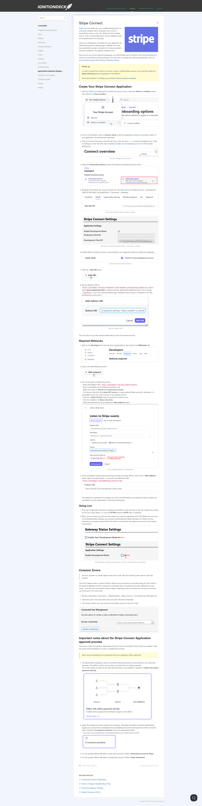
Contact (159, 8)
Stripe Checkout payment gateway (123, 78)
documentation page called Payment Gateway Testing (99, 60)
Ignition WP (144, 801)
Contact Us (94, 765)
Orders (40, 55)
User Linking (42, 63)
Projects (40, 50)
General (132, 8)
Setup (40, 34)
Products (41, 59)
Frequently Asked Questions (47, 30)
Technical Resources (146, 8)
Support (40, 87)
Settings (40, 38)
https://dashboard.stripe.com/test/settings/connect (122, 143)
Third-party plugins (44, 79)
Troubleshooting (43, 67)
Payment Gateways (44, 46)
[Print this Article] (158, 23)
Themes (40, 83)
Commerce (41, 42)
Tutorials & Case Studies (46, 75)
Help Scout (161, 801)
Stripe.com (93, 91)
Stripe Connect (84, 28)
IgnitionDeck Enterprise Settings (50, 71)
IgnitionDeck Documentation (116, 8)
